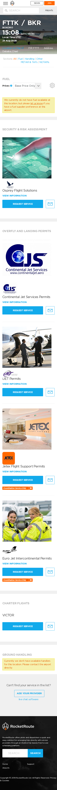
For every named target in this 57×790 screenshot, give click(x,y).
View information (14, 195)
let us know (36, 103)
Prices (6, 85)
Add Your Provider (29, 693)
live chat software (28, 699)
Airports (49, 10)
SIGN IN (37, 3)
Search (35, 753)
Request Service (23, 204)
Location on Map (12, 48)
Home (5, 764)
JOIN (49, 3)
